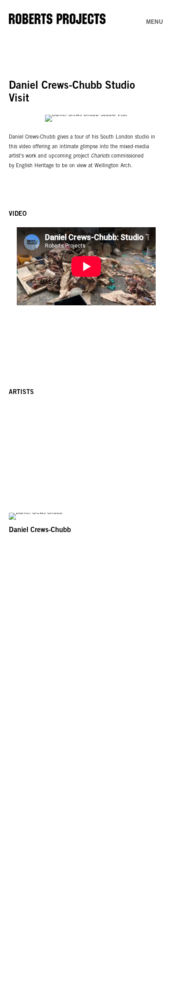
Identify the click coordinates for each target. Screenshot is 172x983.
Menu (154, 22)
